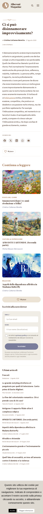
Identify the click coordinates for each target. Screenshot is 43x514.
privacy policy (21, 335)
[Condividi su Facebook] (4, 140)
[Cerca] (32, 5)
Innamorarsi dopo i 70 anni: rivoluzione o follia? (15, 202)
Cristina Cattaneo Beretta (14, 40)
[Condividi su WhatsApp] (22, 140)
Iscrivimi (21, 346)
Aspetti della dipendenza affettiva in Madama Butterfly (19, 285)
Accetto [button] (12, 510)
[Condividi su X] (10, 140)
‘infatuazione (9, 97)
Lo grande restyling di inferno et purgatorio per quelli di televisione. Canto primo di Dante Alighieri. (20, 386)
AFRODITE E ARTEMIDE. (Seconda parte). (19, 243)
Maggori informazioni (26, 510)
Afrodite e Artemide (11, 438)
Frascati (5, 375)
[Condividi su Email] (28, 140)
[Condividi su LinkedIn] (16, 140)
